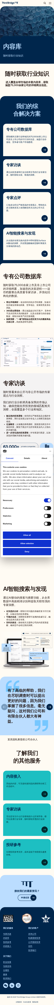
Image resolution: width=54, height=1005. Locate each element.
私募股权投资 (34, 938)
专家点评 (13, 197)
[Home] (10, 3)
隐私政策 (35, 1002)
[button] (49, 707)
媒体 (5, 974)
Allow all (27, 535)
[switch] (47, 508)
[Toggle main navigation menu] (50, 3)
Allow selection (27, 543)
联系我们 (7, 978)
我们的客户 (33, 928)
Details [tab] (27, 458)
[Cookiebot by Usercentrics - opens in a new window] (40, 451)
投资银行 (32, 950)
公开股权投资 (34, 942)
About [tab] (44, 458)
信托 (30, 946)
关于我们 (7, 956)
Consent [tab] (9, 458)
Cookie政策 (27, 1002)
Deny (27, 551)
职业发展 (7, 962)
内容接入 (13, 776)
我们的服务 (8, 928)
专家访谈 (13, 165)
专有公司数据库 (19, 129)
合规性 (6, 970)
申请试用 (25, 897)
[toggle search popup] (45, 3)
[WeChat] (5, 985)
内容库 (6, 938)
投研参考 (13, 844)
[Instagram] (18, 985)
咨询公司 (32, 934)
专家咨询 (7, 966)
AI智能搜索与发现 (20, 233)
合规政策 (19, 1002)
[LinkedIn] (11, 985)
